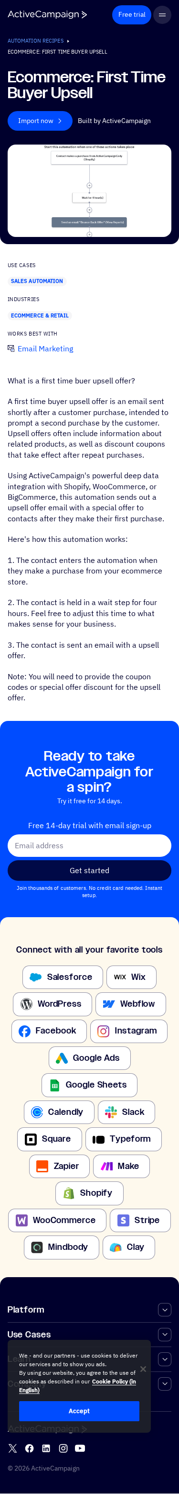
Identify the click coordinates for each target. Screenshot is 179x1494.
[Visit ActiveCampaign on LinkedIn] (46, 1449)
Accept (79, 1411)
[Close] (143, 1369)
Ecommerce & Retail (40, 315)
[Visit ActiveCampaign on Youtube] (80, 1449)
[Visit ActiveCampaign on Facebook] (29, 1449)
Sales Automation (37, 281)
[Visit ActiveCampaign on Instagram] (63, 1449)
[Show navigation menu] (162, 15)
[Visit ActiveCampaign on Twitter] (13, 1449)
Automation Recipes (35, 40)
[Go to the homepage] (47, 15)
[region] (79, 1386)
